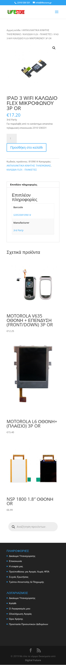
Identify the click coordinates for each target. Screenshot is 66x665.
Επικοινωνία (15, 561)
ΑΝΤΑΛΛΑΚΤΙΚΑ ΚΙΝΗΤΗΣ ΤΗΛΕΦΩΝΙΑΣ (29, 165)
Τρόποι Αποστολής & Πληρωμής (26, 581)
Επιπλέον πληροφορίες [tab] (23, 184)
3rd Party (18, 230)
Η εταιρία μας (16, 566)
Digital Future (33, 660)
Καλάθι (12, 603)
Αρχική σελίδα (13, 30)
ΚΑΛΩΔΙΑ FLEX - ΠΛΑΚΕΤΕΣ (37, 34)
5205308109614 (22, 214)
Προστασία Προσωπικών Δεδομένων (28, 624)
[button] (54, 48)
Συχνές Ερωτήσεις (18, 576)
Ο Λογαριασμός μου (19, 608)
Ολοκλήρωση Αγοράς (20, 613)
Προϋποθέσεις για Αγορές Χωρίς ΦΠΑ (29, 571)
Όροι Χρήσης (16, 618)
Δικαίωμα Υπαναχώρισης (22, 556)
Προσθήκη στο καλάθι (26, 147)
